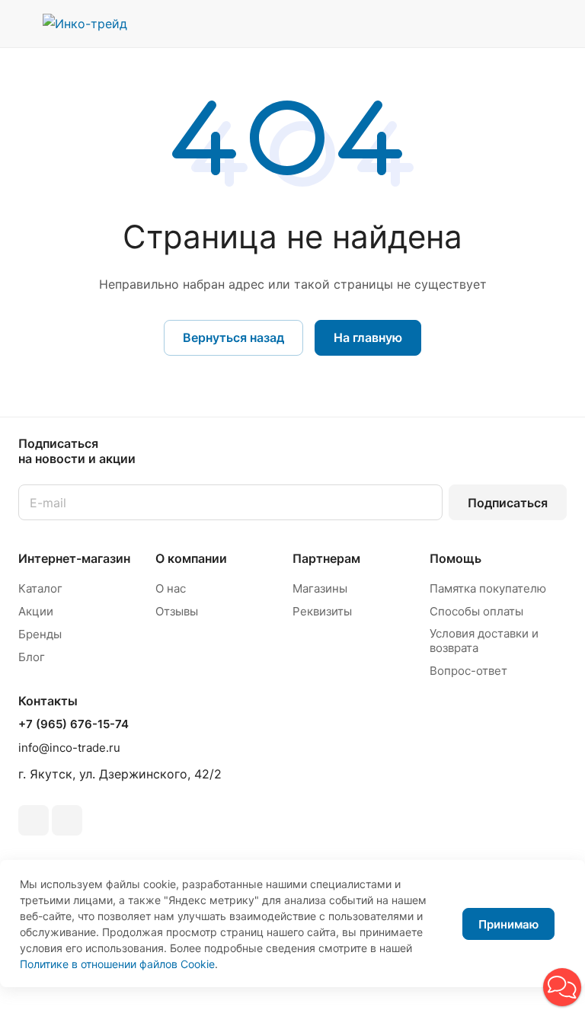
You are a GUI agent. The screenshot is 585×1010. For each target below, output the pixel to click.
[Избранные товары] (517, 23)
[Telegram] (33, 820)
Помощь (455, 558)
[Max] (67, 820)
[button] (562, 987)
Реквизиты (322, 611)
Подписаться (508, 502)
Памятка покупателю (488, 588)
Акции (35, 611)
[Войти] (479, 23)
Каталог (40, 588)
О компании (191, 558)
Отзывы (176, 611)
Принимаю (508, 924)
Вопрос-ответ (468, 670)
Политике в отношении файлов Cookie (117, 963)
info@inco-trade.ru (69, 747)
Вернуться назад (233, 337)
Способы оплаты (476, 611)
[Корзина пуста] (556, 23)
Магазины (319, 588)
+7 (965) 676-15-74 (73, 724)
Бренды (40, 634)
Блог (31, 657)
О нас (170, 588)
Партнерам (326, 558)
